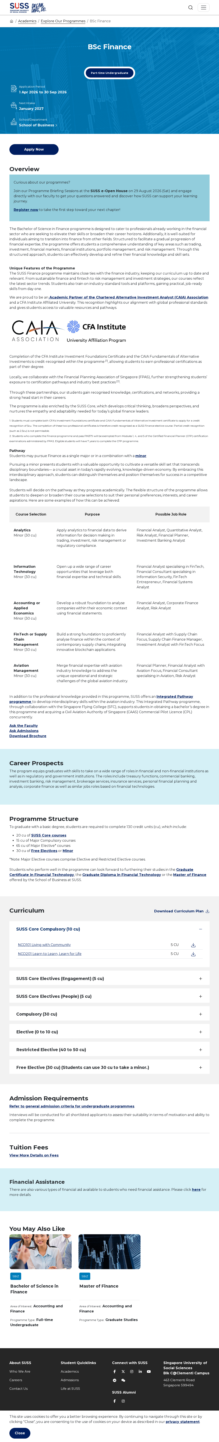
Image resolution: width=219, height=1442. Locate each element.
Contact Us (18, 1389)
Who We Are (19, 1371)
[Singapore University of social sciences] (35, 7)
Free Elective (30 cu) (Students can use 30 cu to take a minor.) (82, 1067)
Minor (68, 851)
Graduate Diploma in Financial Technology (121, 875)
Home (11, 21)
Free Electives (44, 851)
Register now (26, 210)
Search (190, 7)
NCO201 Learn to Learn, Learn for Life (49, 954)
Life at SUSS (70, 1389)
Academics (27, 21)
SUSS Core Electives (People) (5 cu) (54, 996)
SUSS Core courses (48, 835)
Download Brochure (27, 736)
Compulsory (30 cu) (36, 1014)
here (196, 1190)
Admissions (70, 1380)
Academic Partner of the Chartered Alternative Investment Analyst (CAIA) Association (128, 297)
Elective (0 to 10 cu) (37, 1032)
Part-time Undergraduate (109, 73)
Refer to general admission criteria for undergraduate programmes (71, 1106)
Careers (15, 1380)
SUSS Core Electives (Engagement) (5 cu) (60, 978)
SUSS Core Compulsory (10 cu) (48, 929)
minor (140, 456)
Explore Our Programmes (63, 21)
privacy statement (183, 1422)
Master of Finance (189, 875)
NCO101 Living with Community (44, 945)
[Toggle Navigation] (204, 7)
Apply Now (34, 149)
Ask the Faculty (23, 726)
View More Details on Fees (34, 1155)
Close (20, 1433)
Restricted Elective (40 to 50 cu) (51, 1049)
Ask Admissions (23, 731)
